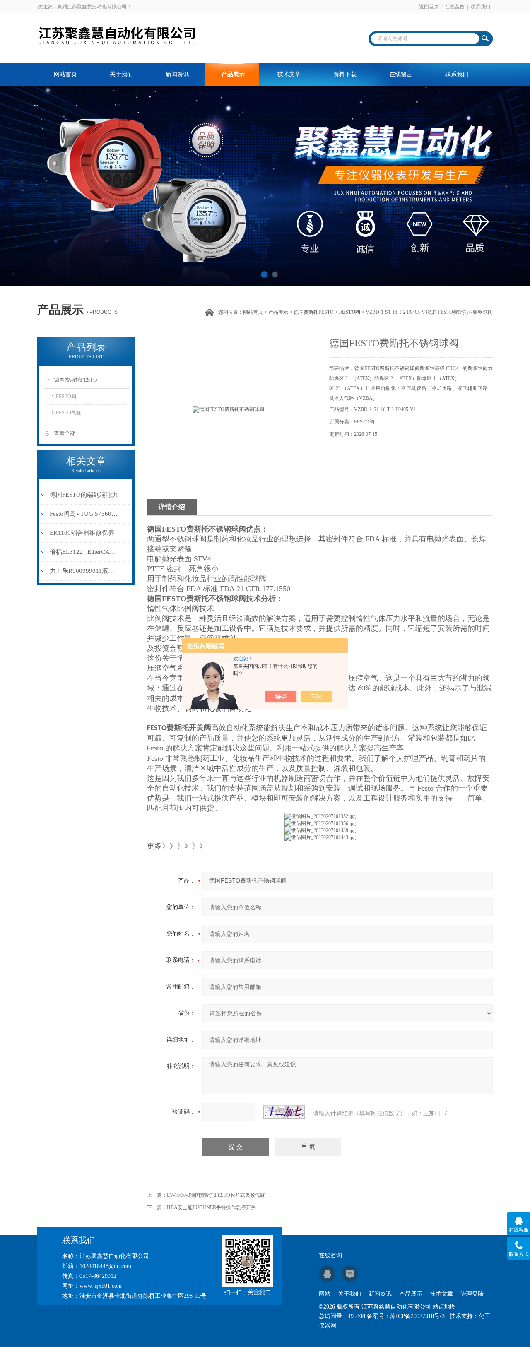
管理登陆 (472, 1294)
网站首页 (65, 74)
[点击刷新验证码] (284, 1112)
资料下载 (345, 74)
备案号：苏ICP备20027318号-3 (406, 1316)
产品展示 (233, 74)
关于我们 (121, 74)
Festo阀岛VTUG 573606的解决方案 (84, 513)
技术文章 (289, 74)
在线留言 (455, 7)
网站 (324, 1294)
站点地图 (444, 1307)
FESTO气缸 (68, 413)
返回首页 (429, 7)
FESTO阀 (66, 396)
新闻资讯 (177, 74)
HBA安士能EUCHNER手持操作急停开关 (211, 1207)
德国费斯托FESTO (314, 312)
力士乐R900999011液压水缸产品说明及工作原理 (84, 571)
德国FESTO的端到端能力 (84, 494)
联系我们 (480, 7)
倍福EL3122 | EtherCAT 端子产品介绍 (84, 551)
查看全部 (64, 433)
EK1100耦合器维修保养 (82, 532)
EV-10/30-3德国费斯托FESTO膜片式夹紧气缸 (216, 1195)
